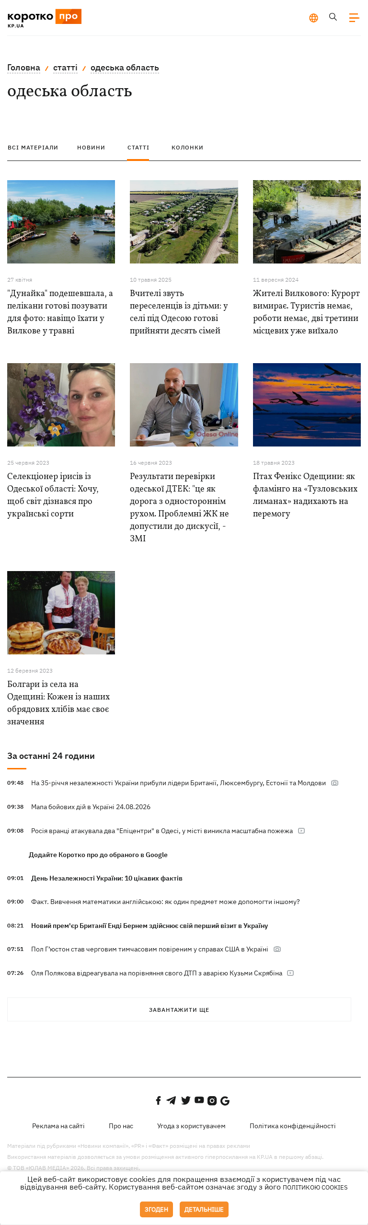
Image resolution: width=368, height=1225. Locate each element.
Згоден (156, 1209)
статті (65, 67)
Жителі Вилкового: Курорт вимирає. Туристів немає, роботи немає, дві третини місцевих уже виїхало (306, 312)
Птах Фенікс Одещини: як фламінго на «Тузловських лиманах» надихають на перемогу (305, 495)
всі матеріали (33, 147)
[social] (158, 1100)
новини (91, 147)
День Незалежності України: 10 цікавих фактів (107, 878)
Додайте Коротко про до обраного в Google (98, 854)
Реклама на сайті (58, 1126)
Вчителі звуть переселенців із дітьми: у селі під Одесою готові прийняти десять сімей (179, 312)
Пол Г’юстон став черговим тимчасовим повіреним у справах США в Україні (149, 949)
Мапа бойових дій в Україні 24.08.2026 (90, 806)
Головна (23, 67)
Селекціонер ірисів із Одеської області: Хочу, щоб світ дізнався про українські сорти (53, 495)
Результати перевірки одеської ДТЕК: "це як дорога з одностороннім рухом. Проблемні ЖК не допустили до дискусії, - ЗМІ (179, 508)
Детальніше (204, 1209)
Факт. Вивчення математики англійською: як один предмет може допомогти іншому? (165, 901)
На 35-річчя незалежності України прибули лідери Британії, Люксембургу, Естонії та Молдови (178, 783)
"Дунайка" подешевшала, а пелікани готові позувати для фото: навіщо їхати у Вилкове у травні (60, 312)
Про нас (121, 1126)
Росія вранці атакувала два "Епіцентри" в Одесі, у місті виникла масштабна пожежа (162, 830)
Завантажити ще (179, 1009)
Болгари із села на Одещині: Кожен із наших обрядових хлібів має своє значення (58, 703)
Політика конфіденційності (293, 1126)
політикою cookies (315, 1187)
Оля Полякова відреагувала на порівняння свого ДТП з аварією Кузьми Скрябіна (157, 973)
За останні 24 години (51, 755)
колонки (188, 147)
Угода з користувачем (191, 1126)
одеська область (125, 67)
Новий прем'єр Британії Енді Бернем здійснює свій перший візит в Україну (149, 925)
